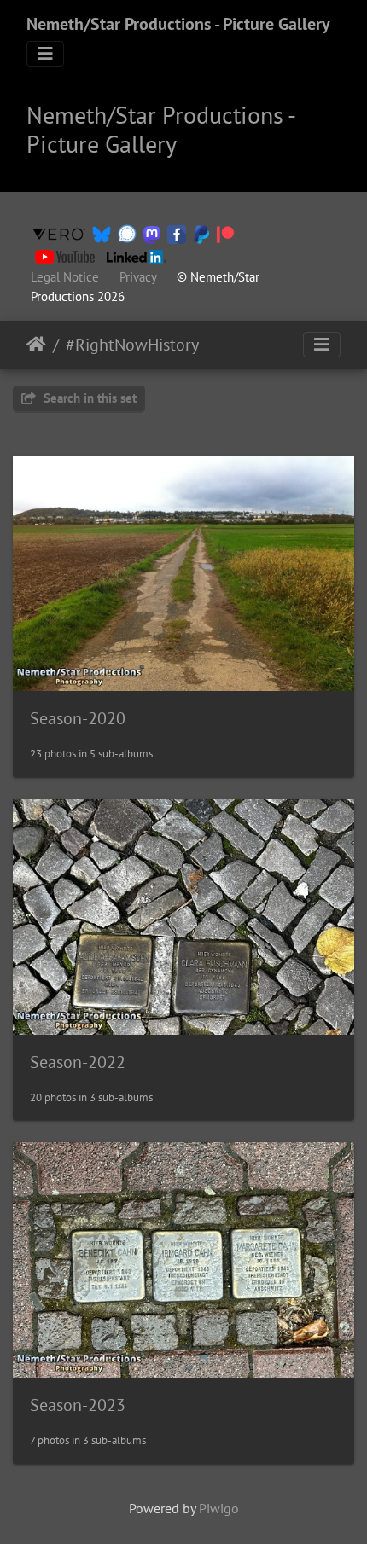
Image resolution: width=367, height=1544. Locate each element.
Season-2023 (77, 1405)
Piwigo (219, 1508)
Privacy (137, 277)
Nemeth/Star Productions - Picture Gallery (178, 24)
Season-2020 (77, 718)
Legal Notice (65, 277)
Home (36, 344)
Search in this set (88, 398)
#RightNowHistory (132, 345)
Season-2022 (77, 1062)
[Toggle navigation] (45, 54)
